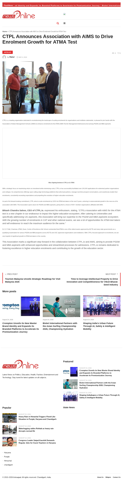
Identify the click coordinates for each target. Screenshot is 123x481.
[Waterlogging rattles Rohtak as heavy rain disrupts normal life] (9, 430)
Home (4, 31)
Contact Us (117, 477)
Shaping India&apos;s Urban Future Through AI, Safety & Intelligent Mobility (99, 396)
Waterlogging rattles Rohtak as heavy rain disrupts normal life (36, 429)
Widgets (108, 477)
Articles (7, 52)
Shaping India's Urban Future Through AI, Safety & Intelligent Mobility (99, 326)
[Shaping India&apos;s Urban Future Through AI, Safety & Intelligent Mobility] (70, 396)
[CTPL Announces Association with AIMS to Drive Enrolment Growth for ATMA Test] (61, 87)
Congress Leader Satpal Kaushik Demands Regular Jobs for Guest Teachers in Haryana (37, 441)
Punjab (6, 457)
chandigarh (8, 465)
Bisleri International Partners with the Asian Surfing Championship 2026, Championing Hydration (60, 326)
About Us (100, 477)
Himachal (8, 461)
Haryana (7, 453)
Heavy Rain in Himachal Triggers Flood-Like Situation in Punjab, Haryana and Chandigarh (37, 418)
